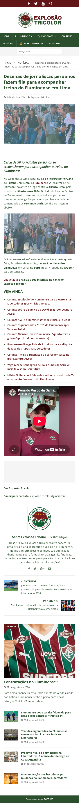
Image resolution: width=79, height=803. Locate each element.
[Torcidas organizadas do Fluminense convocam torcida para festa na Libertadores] (11, 734)
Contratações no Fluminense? (31, 681)
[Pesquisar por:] (39, 51)
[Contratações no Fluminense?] (39, 651)
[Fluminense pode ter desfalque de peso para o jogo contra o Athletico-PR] (11, 716)
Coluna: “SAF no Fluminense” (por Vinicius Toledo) (38, 320)
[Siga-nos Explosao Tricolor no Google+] (40, 568)
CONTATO (54, 43)
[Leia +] (39, 701)
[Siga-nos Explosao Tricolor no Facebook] (29, 568)
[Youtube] (43, 3)
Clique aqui (11, 279)
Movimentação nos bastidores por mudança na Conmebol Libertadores (44, 776)
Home (6, 36)
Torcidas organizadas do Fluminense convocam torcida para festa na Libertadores (44, 734)
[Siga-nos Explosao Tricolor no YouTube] (48, 568)
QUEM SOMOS (45, 36)
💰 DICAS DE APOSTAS (31, 43)
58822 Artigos (58, 537)
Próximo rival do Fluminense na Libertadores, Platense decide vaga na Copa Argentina (45, 756)
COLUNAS (67, 36)
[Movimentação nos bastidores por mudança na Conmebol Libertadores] (11, 778)
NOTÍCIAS (8, 43)
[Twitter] (36, 3)
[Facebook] (29, 3)
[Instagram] (50, 3)
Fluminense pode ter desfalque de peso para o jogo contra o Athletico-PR (46, 714)
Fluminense (22, 36)
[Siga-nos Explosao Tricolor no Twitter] (34, 568)
